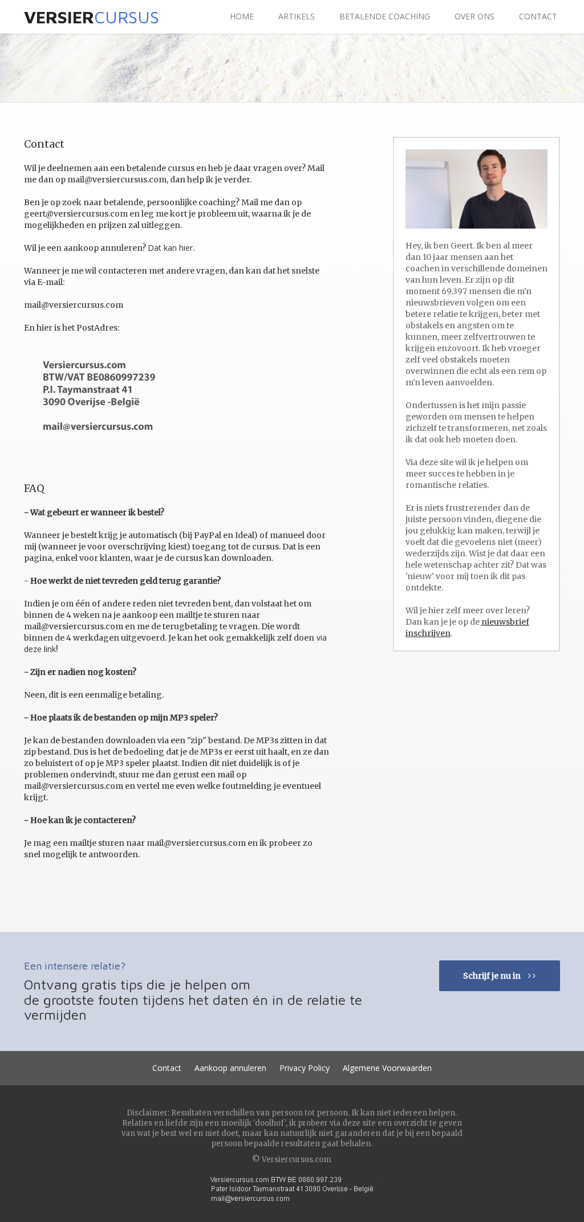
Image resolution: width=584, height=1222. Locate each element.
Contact (538, 16)
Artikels (296, 16)
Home (242, 16)
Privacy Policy (304, 1067)
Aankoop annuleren (230, 1067)
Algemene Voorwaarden (387, 1067)
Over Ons (474, 16)
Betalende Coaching (384, 16)
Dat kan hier (170, 247)
